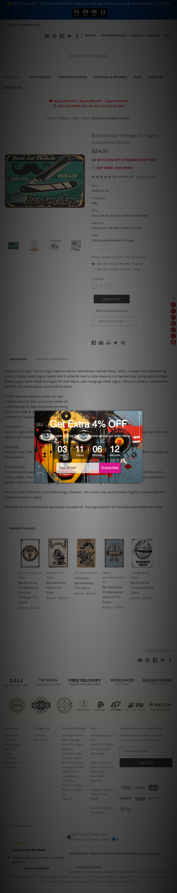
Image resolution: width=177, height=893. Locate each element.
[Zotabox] (139, 479)
